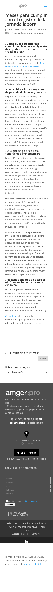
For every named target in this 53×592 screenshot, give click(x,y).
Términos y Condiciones (34, 523)
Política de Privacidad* (31, 501)
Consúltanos (11, 316)
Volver (26, 334)
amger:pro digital (32, 564)
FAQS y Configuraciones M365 (22, 526)
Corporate (14, 29)
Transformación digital (32, 33)
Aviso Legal (12, 523)
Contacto (36, 533)
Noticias (16, 33)
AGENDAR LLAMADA (26, 452)
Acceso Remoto (20, 533)
